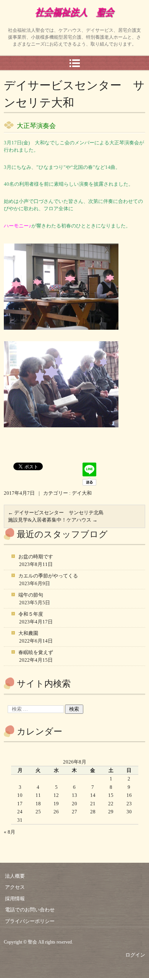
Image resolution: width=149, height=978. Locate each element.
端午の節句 (30, 595)
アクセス (15, 887)
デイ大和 (82, 493)
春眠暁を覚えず (35, 652)
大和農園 (28, 633)
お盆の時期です (35, 556)
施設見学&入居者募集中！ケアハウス (52, 520)
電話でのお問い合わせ (30, 910)
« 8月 (9, 832)
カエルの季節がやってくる (48, 576)
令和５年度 (30, 614)
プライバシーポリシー (30, 921)
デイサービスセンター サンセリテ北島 (56, 512)
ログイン (135, 955)
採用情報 (15, 898)
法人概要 (15, 876)
